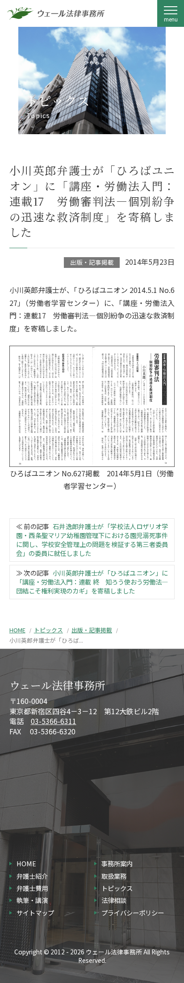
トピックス (48, 630)
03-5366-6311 (53, 721)
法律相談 (113, 900)
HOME (17, 630)
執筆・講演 (32, 900)
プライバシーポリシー (132, 912)
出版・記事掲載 (92, 262)
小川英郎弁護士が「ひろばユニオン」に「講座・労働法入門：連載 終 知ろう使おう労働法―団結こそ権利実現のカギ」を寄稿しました (92, 581)
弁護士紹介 (32, 876)
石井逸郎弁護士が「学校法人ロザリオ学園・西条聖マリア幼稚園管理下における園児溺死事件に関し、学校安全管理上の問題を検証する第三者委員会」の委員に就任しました (92, 539)
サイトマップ (35, 912)
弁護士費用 (32, 888)
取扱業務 (113, 876)
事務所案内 (117, 863)
